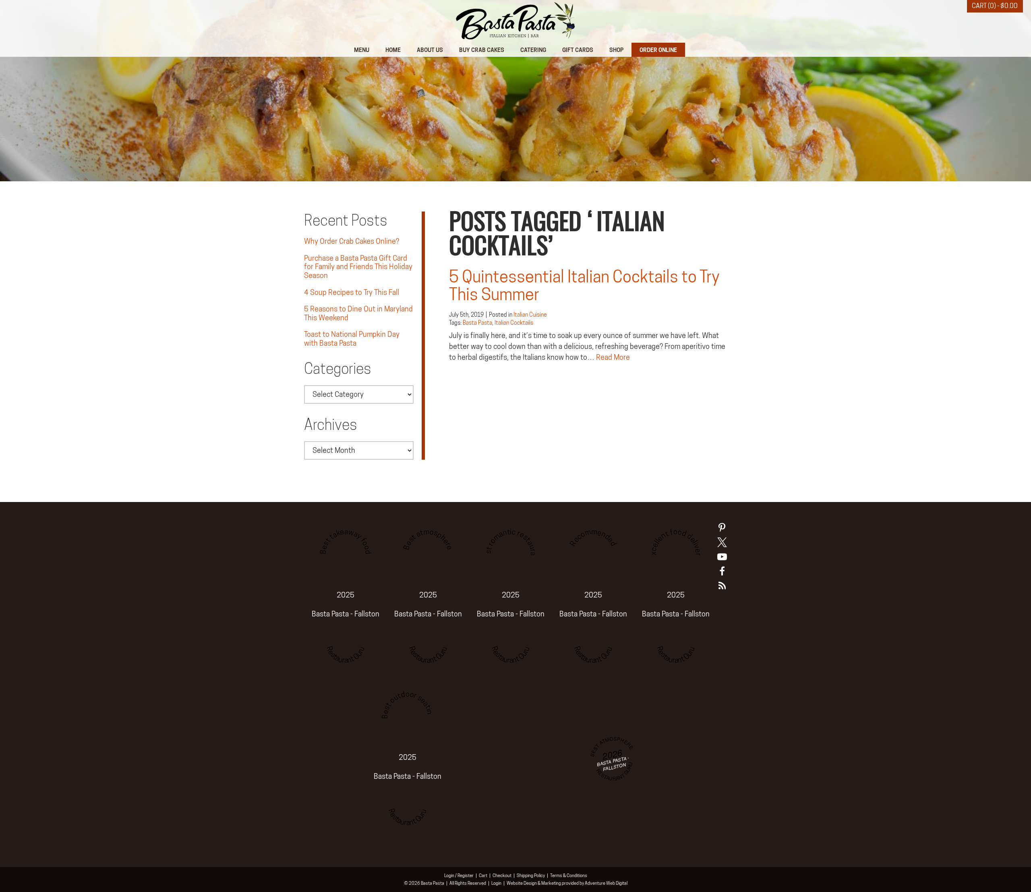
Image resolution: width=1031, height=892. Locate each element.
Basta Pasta (477, 322)
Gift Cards (577, 49)
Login (496, 883)
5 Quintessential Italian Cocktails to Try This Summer (584, 285)
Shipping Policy (531, 875)
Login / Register (459, 875)
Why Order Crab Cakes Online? (351, 241)
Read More (613, 357)
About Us (430, 49)
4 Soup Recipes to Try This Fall (351, 292)
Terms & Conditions (568, 875)
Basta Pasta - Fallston (345, 614)
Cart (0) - (995, 6)
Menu (361, 49)
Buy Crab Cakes (481, 49)
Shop (616, 49)
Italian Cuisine (530, 314)
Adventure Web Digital (606, 883)
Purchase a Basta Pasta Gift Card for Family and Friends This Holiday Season (358, 267)
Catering (533, 49)
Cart (483, 875)
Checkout (502, 875)
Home (393, 49)
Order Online (658, 49)
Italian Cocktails (514, 322)
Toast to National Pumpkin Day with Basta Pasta (352, 338)
